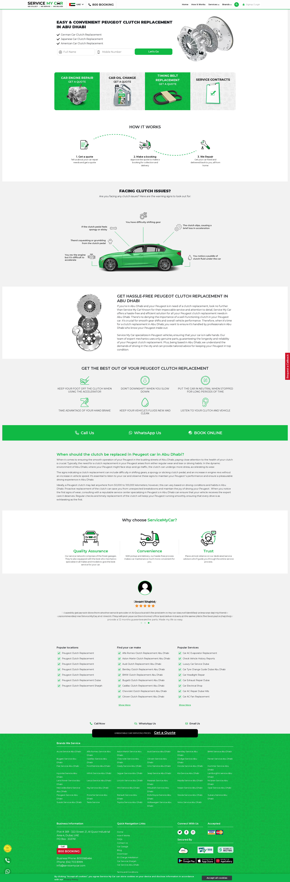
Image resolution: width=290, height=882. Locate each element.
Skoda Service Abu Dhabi (190, 795)
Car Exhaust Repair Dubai (196, 680)
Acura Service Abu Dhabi (69, 751)
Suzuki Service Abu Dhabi (69, 802)
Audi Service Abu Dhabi (158, 751)
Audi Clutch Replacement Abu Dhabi (141, 664)
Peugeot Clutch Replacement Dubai (81, 680)
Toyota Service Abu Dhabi (129, 802)
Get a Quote (165, 732)
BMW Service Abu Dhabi (220, 751)
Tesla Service (93, 802)
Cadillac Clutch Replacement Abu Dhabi (143, 685)
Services (213, 4)
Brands (226, 4)
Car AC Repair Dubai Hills (196, 691)
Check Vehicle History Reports (199, 658)
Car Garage (122, 846)
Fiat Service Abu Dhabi (68, 766)
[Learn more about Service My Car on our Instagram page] (193, 832)
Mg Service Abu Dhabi (98, 788)
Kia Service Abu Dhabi (188, 773)
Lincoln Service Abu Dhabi (130, 780)
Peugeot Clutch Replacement (78, 653)
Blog (119, 850)
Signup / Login (253, 4)
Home (186, 4)
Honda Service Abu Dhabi (190, 766)
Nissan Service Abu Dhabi (189, 788)
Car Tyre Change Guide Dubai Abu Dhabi (204, 669)
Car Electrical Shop (192, 685)
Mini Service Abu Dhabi (128, 788)
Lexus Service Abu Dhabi (99, 780)
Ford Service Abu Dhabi (98, 766)
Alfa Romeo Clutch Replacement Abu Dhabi (145, 653)
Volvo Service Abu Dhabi (189, 802)
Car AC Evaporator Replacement (200, 653)
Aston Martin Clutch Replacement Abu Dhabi (146, 658)
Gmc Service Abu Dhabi (159, 766)
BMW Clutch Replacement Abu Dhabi (142, 675)
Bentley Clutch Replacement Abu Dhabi (143, 669)
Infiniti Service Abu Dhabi (99, 773)
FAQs (119, 839)
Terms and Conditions (127, 872)
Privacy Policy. (71, 879)
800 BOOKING (69, 850)
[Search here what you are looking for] (236, 4)
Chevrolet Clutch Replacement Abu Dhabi (144, 691)
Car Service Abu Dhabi (128, 865)
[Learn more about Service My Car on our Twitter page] (179, 832)
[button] (141, 622)
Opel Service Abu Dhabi (219, 788)
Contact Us (122, 843)
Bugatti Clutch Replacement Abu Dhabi (143, 680)
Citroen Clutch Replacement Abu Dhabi (143, 696)
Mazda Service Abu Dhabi (190, 780)
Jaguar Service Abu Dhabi (129, 773)
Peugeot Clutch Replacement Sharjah (82, 685)
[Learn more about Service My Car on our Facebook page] (186, 832)
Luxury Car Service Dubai (196, 664)
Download (122, 854)
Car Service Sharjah (126, 861)
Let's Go (153, 51)
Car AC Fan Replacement (196, 696)
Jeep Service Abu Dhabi (159, 773)
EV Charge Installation (127, 857)
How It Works (198, 4)
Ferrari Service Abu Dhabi (220, 759)
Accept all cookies (217, 877)
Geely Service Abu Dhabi (129, 766)
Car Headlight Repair (194, 675)
